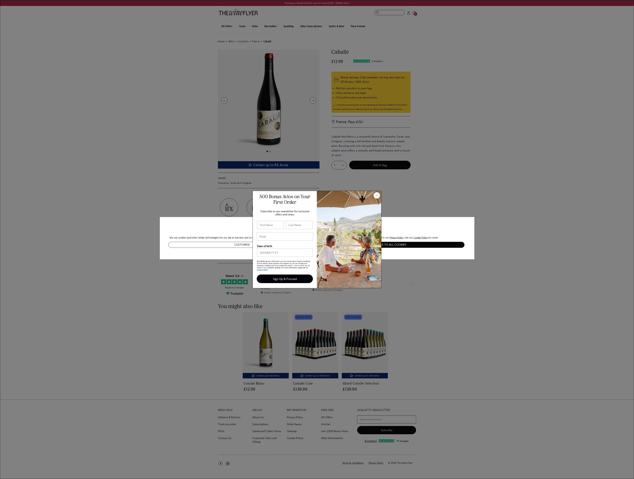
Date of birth (264, 246)
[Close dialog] (376, 195)
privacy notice (262, 269)
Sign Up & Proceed (285, 279)
